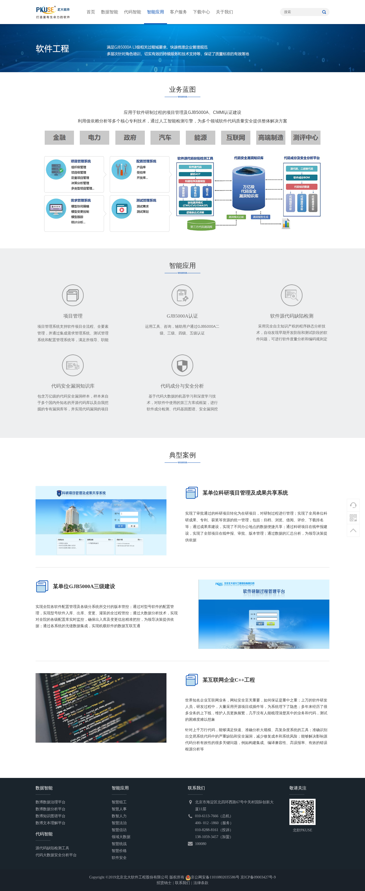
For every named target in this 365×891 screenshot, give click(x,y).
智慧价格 (119, 851)
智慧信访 (119, 830)
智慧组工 (119, 802)
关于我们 (224, 12)
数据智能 (109, 12)
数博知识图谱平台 (50, 816)
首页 (91, 12)
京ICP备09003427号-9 (258, 877)
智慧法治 (119, 823)
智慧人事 (119, 809)
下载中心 (201, 12)
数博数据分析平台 (50, 809)
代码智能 (132, 12)
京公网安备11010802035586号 (215, 877)
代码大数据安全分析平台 (56, 855)
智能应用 (155, 12)
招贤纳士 (164, 883)
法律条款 (200, 883)
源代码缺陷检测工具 (52, 848)
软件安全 (119, 858)
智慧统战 (119, 844)
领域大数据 (121, 837)
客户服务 (178, 12)
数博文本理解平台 (50, 823)
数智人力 (119, 816)
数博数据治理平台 (50, 802)
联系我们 (182, 883)
